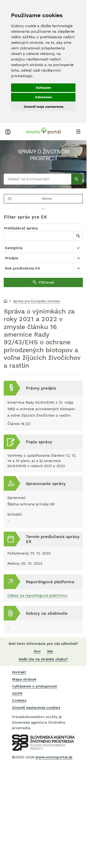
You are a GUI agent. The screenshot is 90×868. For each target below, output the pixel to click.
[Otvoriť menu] (78, 131)
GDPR (17, 693)
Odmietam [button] (43, 97)
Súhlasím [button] (43, 87)
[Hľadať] (76, 179)
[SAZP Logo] (43, 743)
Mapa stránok (24, 679)
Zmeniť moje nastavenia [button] (43, 106)
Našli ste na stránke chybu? (43, 659)
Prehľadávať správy (21, 228)
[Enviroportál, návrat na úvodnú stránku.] (43, 131)
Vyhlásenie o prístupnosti (34, 686)
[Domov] (5, 301)
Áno (37, 651)
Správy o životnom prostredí (43, 155)
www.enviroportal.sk (53, 757)
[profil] (8, 131)
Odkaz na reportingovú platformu (37, 595)
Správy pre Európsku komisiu (36, 301)
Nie (50, 651)
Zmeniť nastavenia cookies (36, 707)
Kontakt (19, 672)
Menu (47, 198)
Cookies (19, 700)
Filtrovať (46, 282)
